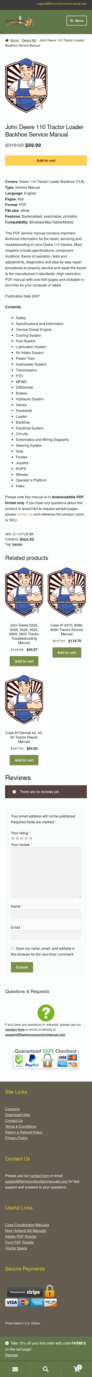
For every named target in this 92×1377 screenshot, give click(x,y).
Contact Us (14, 1120)
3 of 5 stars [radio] (21, 838)
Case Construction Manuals (27, 1224)
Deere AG (29, 40)
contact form (15, 1029)
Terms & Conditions (20, 1126)
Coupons (12, 1108)
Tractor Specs (16, 1248)
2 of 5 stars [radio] (17, 838)
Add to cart (46, 160)
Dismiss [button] (11, 1354)
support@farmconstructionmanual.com (62, 3)
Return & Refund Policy (23, 1132)
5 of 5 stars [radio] (30, 838)
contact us (25, 514)
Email (16, 927)
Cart (70, 1365)
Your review (21, 844)
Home (14, 40)
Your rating (20, 832)
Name (17, 906)
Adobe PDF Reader (21, 1236)
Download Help (17, 1114)
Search (46, 1369)
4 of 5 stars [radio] (26, 838)
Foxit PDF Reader (19, 1242)
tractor (17, 544)
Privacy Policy (16, 1137)
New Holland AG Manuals (25, 1230)
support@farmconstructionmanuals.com (36, 1181)
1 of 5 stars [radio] (13, 838)
